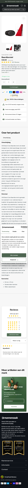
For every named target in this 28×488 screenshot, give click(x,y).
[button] (2, 5)
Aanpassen (13, 259)
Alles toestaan (14, 255)
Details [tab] (14, 231)
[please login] (24, 18)
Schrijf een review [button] (14, 334)
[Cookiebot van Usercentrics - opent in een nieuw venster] (21, 227)
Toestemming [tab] (5, 231)
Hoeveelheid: (6, 79)
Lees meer (5, 72)
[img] (8, 346)
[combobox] (14, 9)
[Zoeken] (24, 9)
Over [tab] (23, 231)
